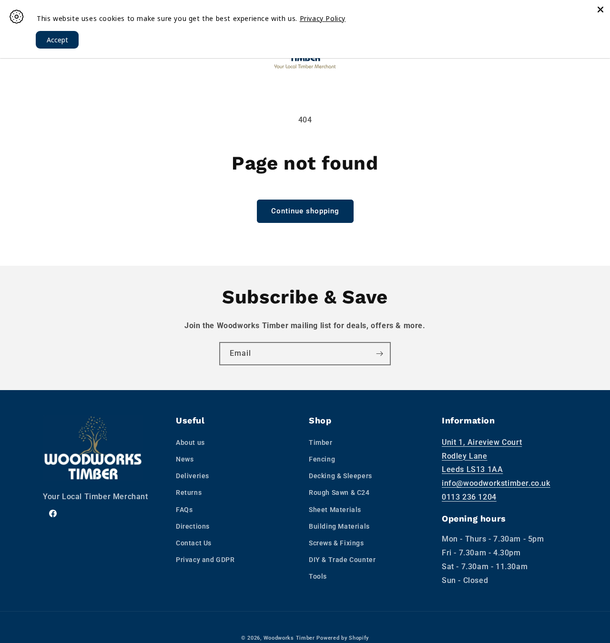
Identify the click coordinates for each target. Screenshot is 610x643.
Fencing (322, 459)
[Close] (600, 9)
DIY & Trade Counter (342, 559)
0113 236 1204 (469, 497)
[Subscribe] (379, 353)
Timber (321, 442)
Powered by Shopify (342, 638)
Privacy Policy (323, 18)
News (184, 459)
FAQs (184, 509)
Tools (318, 576)
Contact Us (194, 543)
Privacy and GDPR (205, 559)
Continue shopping (305, 211)
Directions (193, 526)
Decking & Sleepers (340, 476)
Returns (189, 492)
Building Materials (339, 526)
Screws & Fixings (336, 543)
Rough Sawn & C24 (339, 492)
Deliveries (192, 476)
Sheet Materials (335, 509)
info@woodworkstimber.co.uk (496, 483)
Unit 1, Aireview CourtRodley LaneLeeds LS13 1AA (482, 456)
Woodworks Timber (289, 638)
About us (190, 442)
